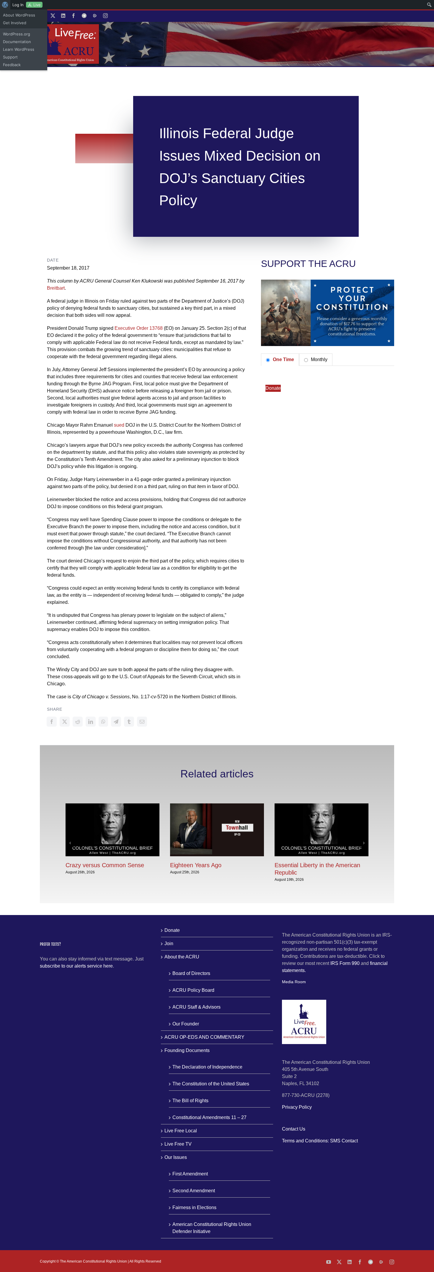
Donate (273, 388)
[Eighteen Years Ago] (217, 805)
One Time (283, 359)
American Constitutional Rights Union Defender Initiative (211, 1228)
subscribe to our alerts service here (76, 965)
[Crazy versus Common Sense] (112, 805)
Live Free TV (178, 1144)
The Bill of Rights (190, 1100)
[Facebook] (51, 721)
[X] (64, 721)
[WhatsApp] (103, 721)
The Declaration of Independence (207, 1066)
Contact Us (293, 1128)
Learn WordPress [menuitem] (18, 49)
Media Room (294, 981)
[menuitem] (5, 4)
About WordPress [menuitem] (19, 15)
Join (168, 943)
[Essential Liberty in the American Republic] (321, 805)
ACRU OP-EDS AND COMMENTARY (204, 1037)
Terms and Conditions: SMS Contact (320, 1140)
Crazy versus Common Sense (105, 865)
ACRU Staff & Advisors (196, 1007)
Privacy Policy (297, 1107)
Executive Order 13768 (139, 328)
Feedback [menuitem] (12, 64)
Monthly (318, 359)
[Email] (142, 721)
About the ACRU (181, 956)
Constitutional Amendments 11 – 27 (209, 1117)
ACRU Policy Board (193, 990)
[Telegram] (116, 721)
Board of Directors (191, 973)
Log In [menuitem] (18, 4)
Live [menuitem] (37, 4)
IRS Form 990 (345, 963)
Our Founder (185, 1023)
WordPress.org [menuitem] (16, 34)
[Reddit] (77, 721)
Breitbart (56, 288)
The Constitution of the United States (210, 1083)
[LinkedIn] (90, 721)
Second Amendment (193, 1190)
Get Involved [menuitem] (14, 22)
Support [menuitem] (10, 57)
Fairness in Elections (194, 1207)
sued (119, 425)
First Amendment (190, 1173)
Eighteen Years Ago (195, 865)
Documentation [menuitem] (17, 41)
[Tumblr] (129, 721)
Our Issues (175, 1157)
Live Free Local (180, 1130)
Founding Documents (187, 1050)
